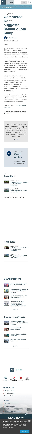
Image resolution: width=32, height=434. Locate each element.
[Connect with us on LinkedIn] (17, 139)
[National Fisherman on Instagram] (18, 370)
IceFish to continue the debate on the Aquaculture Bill (19, 296)
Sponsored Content (9, 396)
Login (24, 2)
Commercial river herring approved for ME (17, 328)
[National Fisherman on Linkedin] (21, 370)
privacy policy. (11, 427)
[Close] (29, 421)
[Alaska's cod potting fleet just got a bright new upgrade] (6, 285)
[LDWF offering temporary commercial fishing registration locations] (6, 323)
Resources (8, 387)
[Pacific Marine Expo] (5, 378)
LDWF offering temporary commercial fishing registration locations (19, 323)
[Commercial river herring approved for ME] (6, 329)
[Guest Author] (5, 37)
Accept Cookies (24, 431)
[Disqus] (16, 219)
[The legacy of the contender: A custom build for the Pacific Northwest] (6, 291)
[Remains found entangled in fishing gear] (6, 335)
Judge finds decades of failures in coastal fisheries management (19, 184)
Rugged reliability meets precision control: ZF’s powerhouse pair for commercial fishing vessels (18, 303)
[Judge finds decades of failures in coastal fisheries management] (6, 182)
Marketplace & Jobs (9, 390)
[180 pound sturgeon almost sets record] (6, 341)
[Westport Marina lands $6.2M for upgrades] (6, 190)
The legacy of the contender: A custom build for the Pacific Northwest (19, 291)
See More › (16, 309)
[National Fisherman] (3, 2)
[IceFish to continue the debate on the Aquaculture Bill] (6, 297)
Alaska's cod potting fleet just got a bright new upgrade (18, 283)
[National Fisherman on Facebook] (16, 370)
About (6, 400)
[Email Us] (14, 139)
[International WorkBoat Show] (14, 378)
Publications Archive (9, 393)
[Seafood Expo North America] (21, 379)
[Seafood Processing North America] (27, 379)
